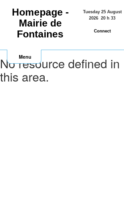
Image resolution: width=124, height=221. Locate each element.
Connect (102, 30)
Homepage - (40, 23)
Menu (25, 56)
